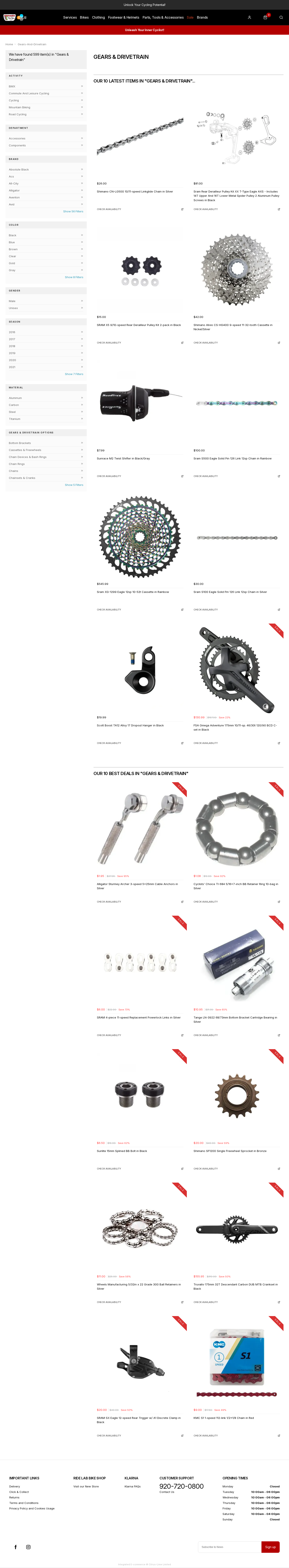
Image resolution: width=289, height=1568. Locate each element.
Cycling (14, 100)
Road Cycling (17, 114)
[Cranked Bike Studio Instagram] (28, 1547)
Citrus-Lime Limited (160, 1564)
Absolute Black (19, 169)
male (12, 301)
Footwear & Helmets (123, 17)
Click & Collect (19, 1492)
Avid (11, 204)
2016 (12, 332)
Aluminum (15, 398)
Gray (12, 270)
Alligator (14, 190)
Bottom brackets (20, 443)
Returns (14, 1497)
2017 (12, 339)
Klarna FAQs (133, 1486)
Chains (13, 471)
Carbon (14, 405)
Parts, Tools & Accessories (163, 17)
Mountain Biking (19, 107)
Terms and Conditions (24, 1503)
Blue (12, 242)
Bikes (84, 17)
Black (12, 235)
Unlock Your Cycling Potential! (144, 5)
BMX (12, 86)
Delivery (14, 1486)
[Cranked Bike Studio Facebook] (15, 1547)
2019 (12, 353)
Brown (13, 249)
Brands (202, 17)
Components (17, 145)
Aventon (14, 197)
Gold (12, 263)
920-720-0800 (182, 1486)
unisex (13, 308)
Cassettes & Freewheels (25, 450)
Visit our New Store (86, 1486)
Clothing (98, 17)
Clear (12, 256)
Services (70, 17)
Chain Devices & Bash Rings (28, 457)
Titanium (14, 419)
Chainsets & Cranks (22, 478)
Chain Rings (17, 464)
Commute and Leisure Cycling (29, 93)
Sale (190, 17)
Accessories (17, 138)
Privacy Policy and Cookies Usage (32, 1508)
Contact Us (167, 1492)
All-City (13, 183)
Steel (12, 412)
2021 (12, 367)
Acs (11, 176)
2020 (12, 360)
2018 (12, 346)
